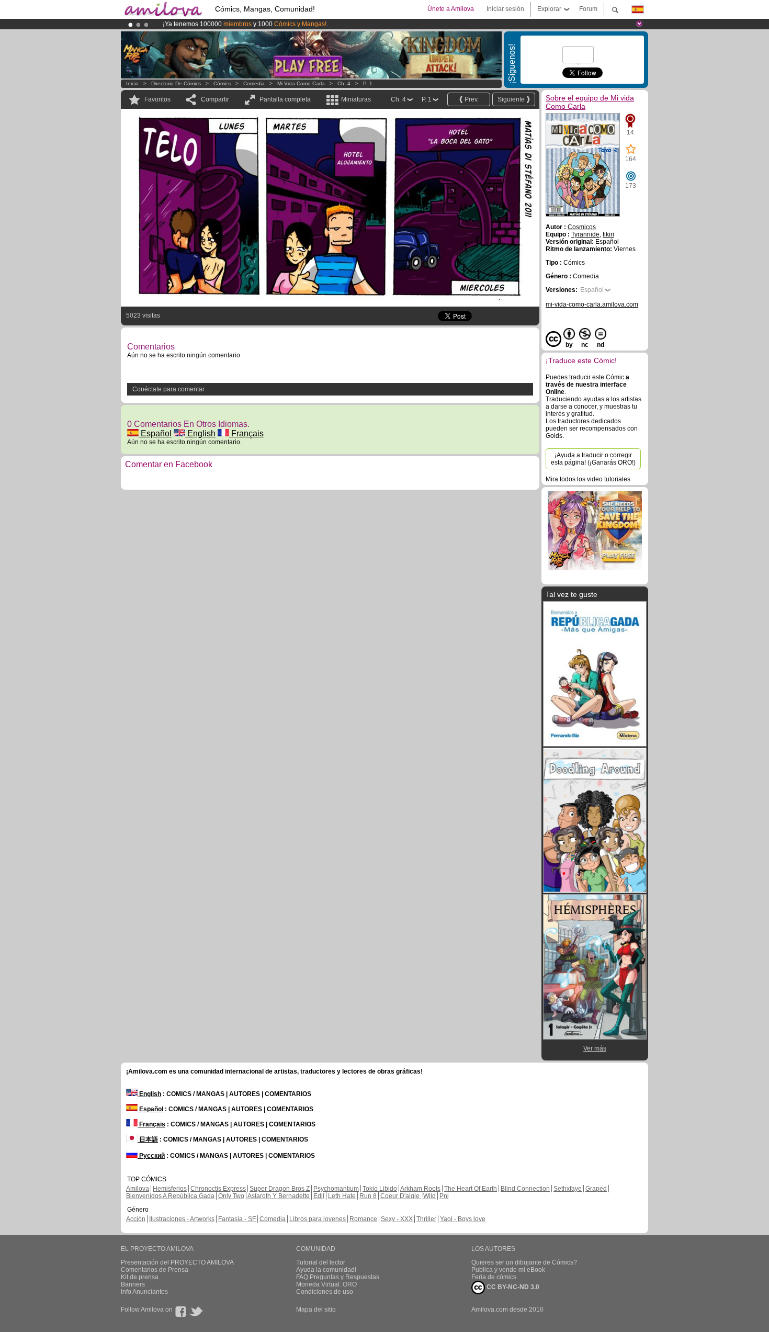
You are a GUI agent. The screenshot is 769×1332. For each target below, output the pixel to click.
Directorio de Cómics (176, 83)
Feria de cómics (493, 1277)
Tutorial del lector (320, 1262)
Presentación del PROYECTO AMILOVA (177, 1262)
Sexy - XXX (397, 1219)
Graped (596, 1188)
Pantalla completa (285, 99)
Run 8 (368, 1196)
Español (155, 433)
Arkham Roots (420, 1188)
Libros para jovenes (317, 1219)
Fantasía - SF (237, 1219)
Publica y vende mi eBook (508, 1269)
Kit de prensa (140, 1277)
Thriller (426, 1219)
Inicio (132, 83)
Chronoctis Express (218, 1188)
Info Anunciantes (144, 1291)
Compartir (215, 99)
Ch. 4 (343, 83)
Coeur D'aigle (400, 1196)
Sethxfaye (567, 1188)
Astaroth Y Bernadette (278, 1196)
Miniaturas (356, 99)
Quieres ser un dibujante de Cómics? (524, 1262)
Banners (133, 1284)
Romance (363, 1219)
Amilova (137, 1188)
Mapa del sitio (316, 1309)
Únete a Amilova (450, 9)
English (200, 433)
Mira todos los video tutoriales (588, 479)
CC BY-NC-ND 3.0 (512, 1287)
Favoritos (157, 99)
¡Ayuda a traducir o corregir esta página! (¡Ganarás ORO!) (593, 458)
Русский (151, 1155)
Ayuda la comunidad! (326, 1269)
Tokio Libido (380, 1188)
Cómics (222, 83)
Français (246, 433)
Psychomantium (336, 1188)
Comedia (254, 83)
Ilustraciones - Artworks (181, 1219)
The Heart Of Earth (470, 1188)
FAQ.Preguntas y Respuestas (337, 1277)
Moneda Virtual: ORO (326, 1284)
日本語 (148, 1139)
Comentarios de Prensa (154, 1269)
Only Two (231, 1196)
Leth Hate (342, 1196)
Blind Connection (525, 1188)
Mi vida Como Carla (301, 83)
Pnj (444, 1196)
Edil (318, 1196)
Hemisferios (170, 1188)
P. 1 (367, 83)
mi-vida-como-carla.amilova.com (592, 304)
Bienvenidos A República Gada (170, 1196)
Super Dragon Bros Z (280, 1188)
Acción (135, 1219)
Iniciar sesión (505, 9)
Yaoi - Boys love (462, 1219)
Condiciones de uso (324, 1291)
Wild (429, 1196)
